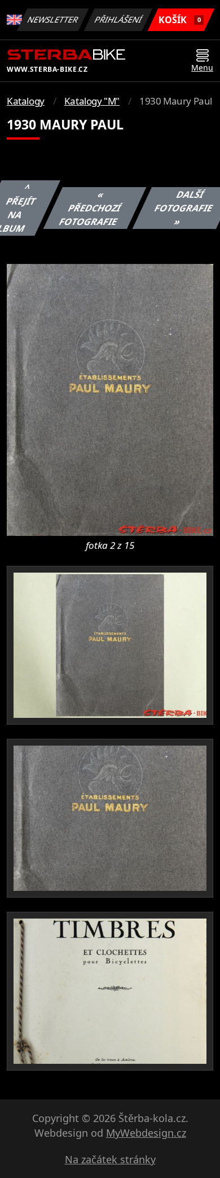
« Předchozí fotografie (90, 208)
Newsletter (53, 19)
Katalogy (26, 100)
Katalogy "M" (92, 100)
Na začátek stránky (110, 1159)
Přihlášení (118, 19)
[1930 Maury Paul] (110, 399)
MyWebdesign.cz (146, 1133)
